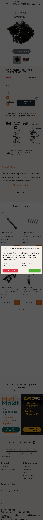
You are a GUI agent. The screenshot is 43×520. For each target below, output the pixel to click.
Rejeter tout (10, 271)
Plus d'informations (9, 265)
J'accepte (34, 271)
